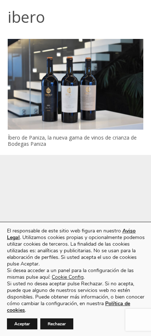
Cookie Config (68, 277)
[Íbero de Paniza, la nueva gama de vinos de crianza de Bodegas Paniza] (75, 84)
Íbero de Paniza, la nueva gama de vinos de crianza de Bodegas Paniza (72, 140)
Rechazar (57, 324)
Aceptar (22, 324)
